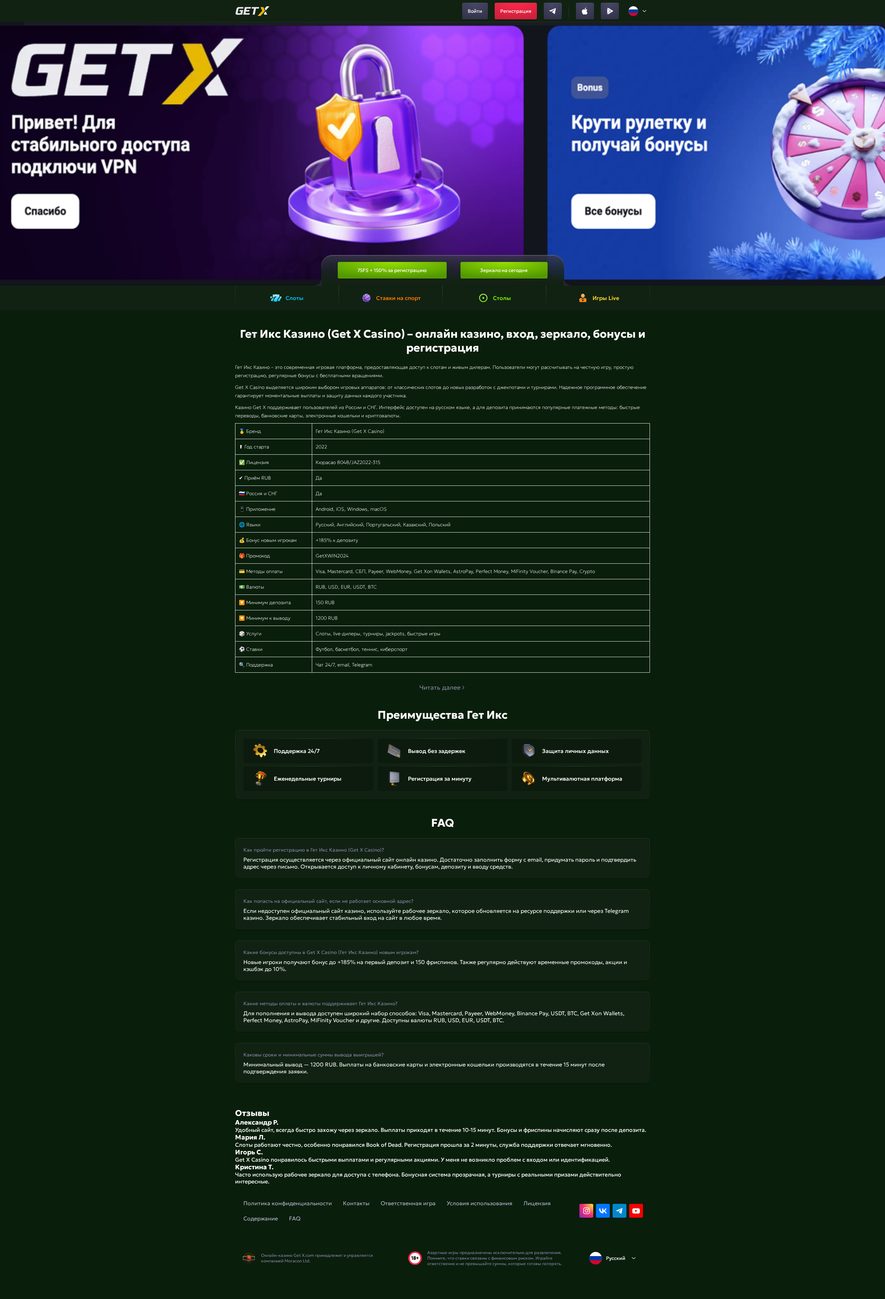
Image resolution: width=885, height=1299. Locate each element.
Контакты (356, 1203)
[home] (252, 11)
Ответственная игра (408, 1203)
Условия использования (479, 1203)
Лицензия (537, 1203)
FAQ (294, 1218)
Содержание (260, 1218)
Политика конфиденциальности (287, 1203)
